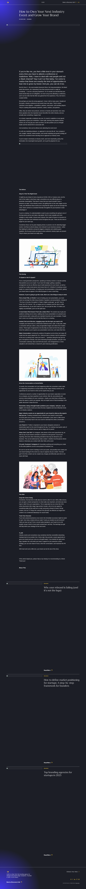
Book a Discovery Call (69, 2)
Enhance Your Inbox (72, 871)
